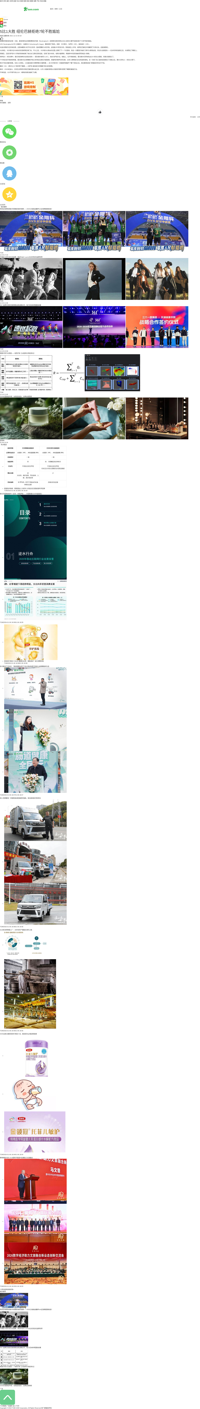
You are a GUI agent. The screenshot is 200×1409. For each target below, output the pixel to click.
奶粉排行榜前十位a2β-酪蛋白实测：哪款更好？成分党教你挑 (24, 661)
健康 (31, 1)
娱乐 (8, 1)
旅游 (14, 1)
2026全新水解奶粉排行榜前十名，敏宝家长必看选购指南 (18, 1034)
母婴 (21, 1)
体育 (11, 1)
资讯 (4, 1)
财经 (28, 1)
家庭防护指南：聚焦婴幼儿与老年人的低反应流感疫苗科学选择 (24, 488)
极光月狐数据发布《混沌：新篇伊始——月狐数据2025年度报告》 (21, 494)
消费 (34, 1)
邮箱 (44, 1)
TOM (6, 490)
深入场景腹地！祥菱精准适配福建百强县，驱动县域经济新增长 (20, 798)
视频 (24, 1)
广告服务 (9, 1406)
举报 (1, 100)
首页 (1, 1)
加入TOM (16, 1406)
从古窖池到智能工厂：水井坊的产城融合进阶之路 (16, 930)
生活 (18, 1)
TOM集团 (3, 1406)
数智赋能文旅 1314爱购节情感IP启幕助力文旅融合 (16, 1157)
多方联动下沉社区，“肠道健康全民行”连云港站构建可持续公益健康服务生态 (24, 666)
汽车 (38, 1)
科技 (41, 1)
